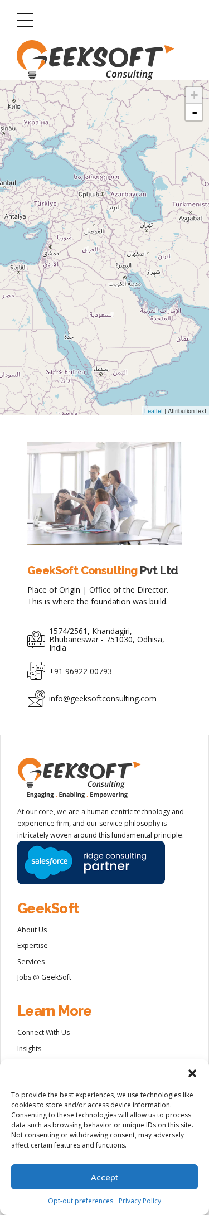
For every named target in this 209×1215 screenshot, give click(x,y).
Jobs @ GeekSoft (44, 977)
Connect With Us (43, 1032)
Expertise (32, 945)
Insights (29, 1048)
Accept (105, 1177)
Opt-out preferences (80, 1201)
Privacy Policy (140, 1201)
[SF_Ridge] (91, 862)
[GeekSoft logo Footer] (79, 778)
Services (31, 961)
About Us (32, 930)
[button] (192, 1073)
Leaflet (153, 410)
